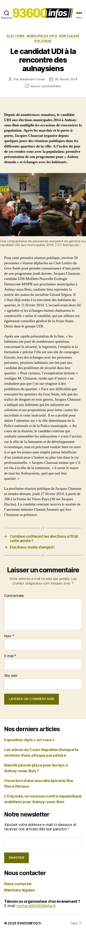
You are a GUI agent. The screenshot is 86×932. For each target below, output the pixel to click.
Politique (43, 41)
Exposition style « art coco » (29, 740)
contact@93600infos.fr (36, 906)
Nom (9, 636)
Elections (16, 36)
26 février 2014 (66, 79)
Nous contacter (18, 884)
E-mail (10, 656)
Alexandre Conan (32, 79)
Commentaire (14, 596)
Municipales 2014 (42, 36)
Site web (10, 676)
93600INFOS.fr (29, 923)
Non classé (69, 36)
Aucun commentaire (46, 86)
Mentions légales (19, 890)
